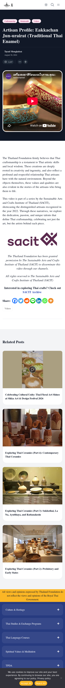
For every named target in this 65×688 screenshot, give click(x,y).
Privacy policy (44, 678)
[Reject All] (61, 678)
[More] (50, 300)
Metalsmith (24, 21)
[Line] (32, 300)
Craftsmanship (9, 21)
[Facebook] (15, 300)
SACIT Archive (32, 292)
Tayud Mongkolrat (13, 51)
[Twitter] (21, 300)
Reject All (41, 683)
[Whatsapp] (44, 300)
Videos (36, 21)
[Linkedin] (38, 300)
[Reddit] (27, 300)
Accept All (26, 683)
